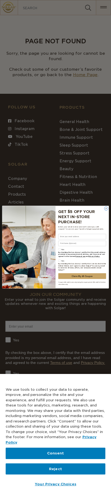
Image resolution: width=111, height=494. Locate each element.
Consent (55, 453)
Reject (55, 469)
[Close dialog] (106, 208)
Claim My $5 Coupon (82, 276)
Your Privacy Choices (55, 484)
